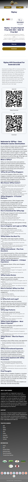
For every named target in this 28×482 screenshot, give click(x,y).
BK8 (4, 426)
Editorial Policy (6, 451)
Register (8, 7)
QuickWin (5, 435)
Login (20, 7)
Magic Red (5, 437)
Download (14, 48)
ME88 (4, 427)
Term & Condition (7, 453)
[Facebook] (8, 473)
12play (4, 429)
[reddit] (26, 473)
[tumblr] (20, 473)
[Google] (14, 476)
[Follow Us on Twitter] (5, 473)
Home (4, 445)
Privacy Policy (6, 449)
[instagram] (17, 473)
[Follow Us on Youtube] (2, 473)
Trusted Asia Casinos (8, 455)
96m (4, 431)
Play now (14, 44)
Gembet (5, 439)
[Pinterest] (11, 473)
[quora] (23, 473)
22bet (4, 433)
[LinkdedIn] (14, 473)
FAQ (4, 447)
